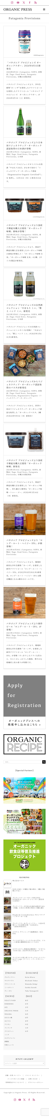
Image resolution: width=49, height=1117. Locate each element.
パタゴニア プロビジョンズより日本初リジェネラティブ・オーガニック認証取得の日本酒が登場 (24, 145)
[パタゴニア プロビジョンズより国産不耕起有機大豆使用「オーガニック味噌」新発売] (24, 439)
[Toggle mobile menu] (44, 9)
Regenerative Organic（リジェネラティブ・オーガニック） (24, 396)
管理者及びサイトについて (15, 1082)
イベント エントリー (32, 1075)
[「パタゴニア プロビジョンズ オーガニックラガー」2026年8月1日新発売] (24, 41)
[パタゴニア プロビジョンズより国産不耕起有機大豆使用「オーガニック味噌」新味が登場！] (24, 204)
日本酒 (20, 156)
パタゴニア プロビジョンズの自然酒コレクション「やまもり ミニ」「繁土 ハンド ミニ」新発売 (24, 308)
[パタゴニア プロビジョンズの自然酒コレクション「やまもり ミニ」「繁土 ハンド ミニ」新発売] (24, 284)
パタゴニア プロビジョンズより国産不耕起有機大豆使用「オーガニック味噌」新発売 (24, 463)
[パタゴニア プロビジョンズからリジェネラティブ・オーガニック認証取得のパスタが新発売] (24, 360)
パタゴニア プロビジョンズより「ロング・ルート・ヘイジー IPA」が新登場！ (24, 543)
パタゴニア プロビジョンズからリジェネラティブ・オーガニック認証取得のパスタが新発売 (24, 384)
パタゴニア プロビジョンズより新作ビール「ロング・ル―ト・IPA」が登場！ (24, 626)
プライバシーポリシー (35, 1082)
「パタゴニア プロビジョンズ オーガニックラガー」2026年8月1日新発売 (23, 65)
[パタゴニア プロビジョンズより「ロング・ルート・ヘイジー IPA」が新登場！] (24, 519)
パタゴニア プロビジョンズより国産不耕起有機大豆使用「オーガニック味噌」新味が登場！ (24, 228)
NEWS (34, 72)
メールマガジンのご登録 (15, 1079)
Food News (20, 74)
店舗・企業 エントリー (13, 1075)
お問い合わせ (33, 1079)
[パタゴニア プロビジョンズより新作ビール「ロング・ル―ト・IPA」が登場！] (24, 602)
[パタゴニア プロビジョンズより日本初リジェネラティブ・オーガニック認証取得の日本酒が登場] (24, 121)
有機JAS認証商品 (24, 77)
